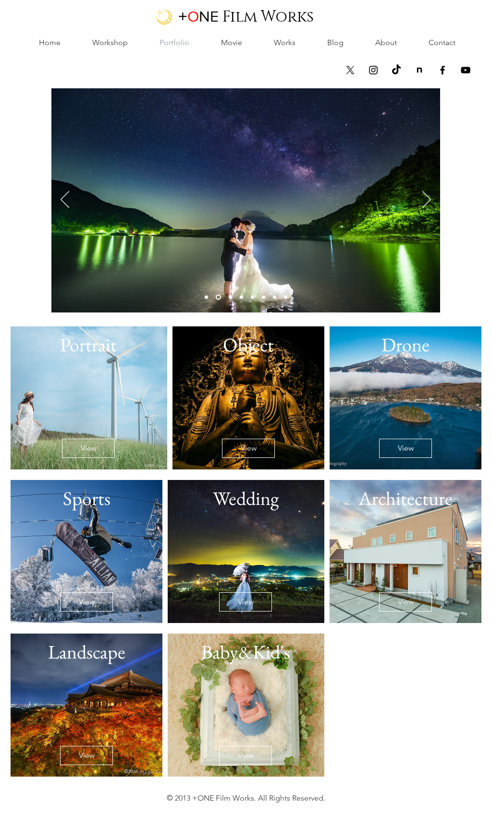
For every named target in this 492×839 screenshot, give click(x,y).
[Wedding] (217, 297)
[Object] (274, 297)
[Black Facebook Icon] (442, 70)
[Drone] (285, 297)
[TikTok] (396, 70)
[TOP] (206, 297)
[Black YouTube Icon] (465, 70)
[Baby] (263, 297)
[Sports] (241, 297)
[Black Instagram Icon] (373, 70)
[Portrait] (252, 297)
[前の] (65, 200)
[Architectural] (229, 297)
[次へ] (426, 200)
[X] (350, 70)
